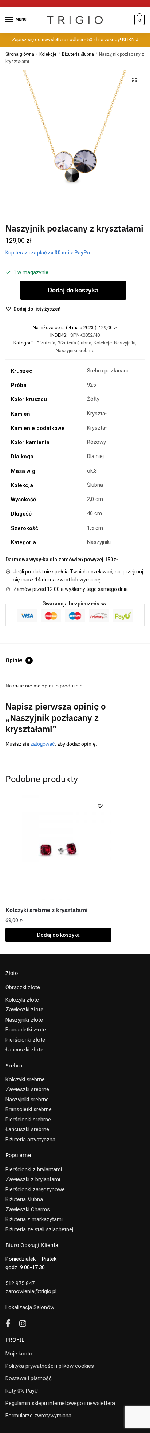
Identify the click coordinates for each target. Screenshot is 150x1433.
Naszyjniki (124, 343)
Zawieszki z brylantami (32, 1179)
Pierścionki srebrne (28, 1119)
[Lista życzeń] (100, 805)
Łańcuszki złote (24, 1049)
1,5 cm (95, 528)
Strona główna (19, 54)
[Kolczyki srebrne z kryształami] (58, 847)
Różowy (96, 442)
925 (91, 385)
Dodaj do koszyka (73, 290)
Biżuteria (46, 343)
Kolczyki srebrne (25, 1079)
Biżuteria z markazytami (34, 1219)
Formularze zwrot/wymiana (38, 1415)
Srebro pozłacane (108, 370)
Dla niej (95, 456)
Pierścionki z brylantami (33, 1169)
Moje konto (18, 1353)
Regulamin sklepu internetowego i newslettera (60, 1403)
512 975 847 (20, 1283)
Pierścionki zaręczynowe (35, 1189)
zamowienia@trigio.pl (30, 1291)
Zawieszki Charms (27, 1209)
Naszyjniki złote (24, 1019)
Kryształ (97, 413)
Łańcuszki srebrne (27, 1129)
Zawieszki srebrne (27, 1089)
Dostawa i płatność (28, 1378)
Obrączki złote (22, 987)
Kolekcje (47, 54)
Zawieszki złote (24, 1009)
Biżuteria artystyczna (30, 1139)
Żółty (93, 399)
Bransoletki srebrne (28, 1109)
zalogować (43, 744)
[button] (134, 79)
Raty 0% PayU (21, 1390)
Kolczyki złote (22, 999)
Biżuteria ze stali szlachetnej (39, 1229)
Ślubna (95, 485)
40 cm (94, 513)
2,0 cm (95, 499)
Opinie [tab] (17, 660)
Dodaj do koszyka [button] (58, 935)
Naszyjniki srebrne (75, 350)
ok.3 (92, 470)
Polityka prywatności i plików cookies (49, 1366)
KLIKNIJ (129, 39)
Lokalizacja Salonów (29, 1307)
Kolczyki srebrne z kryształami (46, 909)
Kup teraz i (47, 253)
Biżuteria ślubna (78, 54)
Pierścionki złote (25, 1040)
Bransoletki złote (25, 1029)
